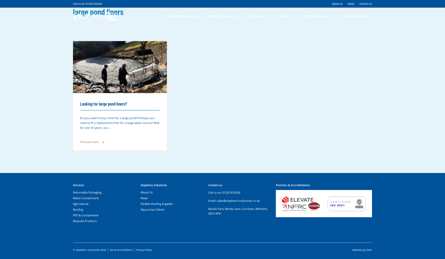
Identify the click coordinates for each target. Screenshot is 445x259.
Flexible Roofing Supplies (157, 204)
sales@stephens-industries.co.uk (238, 201)
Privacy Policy (144, 250)
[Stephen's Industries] (95, 16)
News (351, 3)
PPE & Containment (316, 16)
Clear (369, 250)
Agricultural (257, 16)
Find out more (89, 142)
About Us (337, 3)
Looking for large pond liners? (103, 103)
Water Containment (223, 16)
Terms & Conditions (121, 250)
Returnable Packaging (181, 16)
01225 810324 (94, 3)
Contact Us (365, 3)
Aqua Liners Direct (153, 209)
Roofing (284, 16)
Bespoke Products (355, 16)
